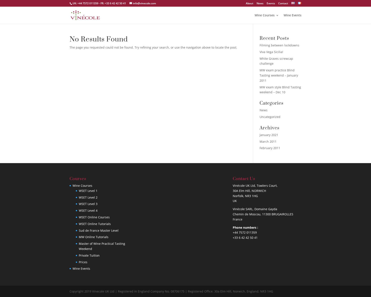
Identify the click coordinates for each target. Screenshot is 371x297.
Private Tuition (89, 255)
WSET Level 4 (88, 210)
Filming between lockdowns (279, 45)
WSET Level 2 (88, 197)
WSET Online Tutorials (95, 224)
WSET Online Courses (94, 217)
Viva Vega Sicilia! (271, 52)
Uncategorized (270, 117)
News (260, 3)
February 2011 (270, 148)
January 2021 (269, 135)
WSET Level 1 (88, 191)
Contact (283, 3)
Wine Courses (265, 15)
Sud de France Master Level (99, 230)
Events (271, 3)
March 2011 (268, 141)
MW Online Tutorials (93, 237)
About (249, 3)
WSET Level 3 (88, 204)
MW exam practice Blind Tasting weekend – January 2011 (279, 75)
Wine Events (292, 15)
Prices (83, 262)
